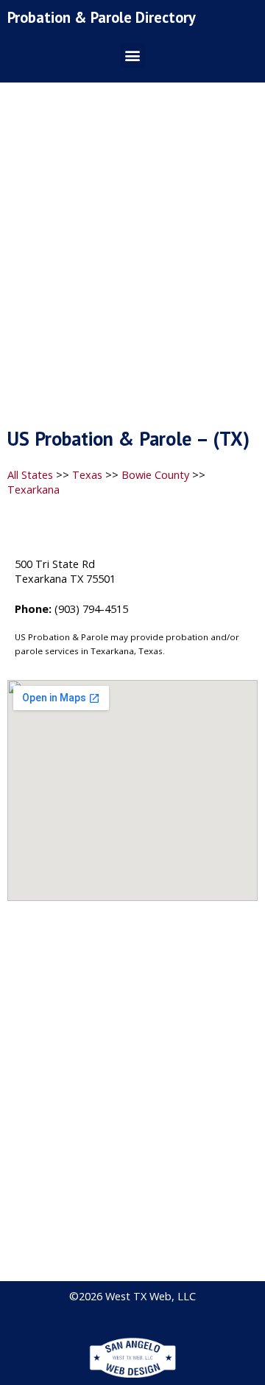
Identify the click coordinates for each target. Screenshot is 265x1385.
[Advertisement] (132, 259)
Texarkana (33, 489)
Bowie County (155, 474)
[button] (133, 55)
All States (30, 474)
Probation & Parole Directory (101, 17)
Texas (87, 474)
